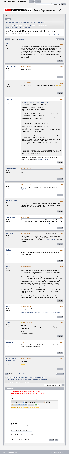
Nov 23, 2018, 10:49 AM (26, 43)
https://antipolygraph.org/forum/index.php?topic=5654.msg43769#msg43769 (41, 312)
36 (21, 39)
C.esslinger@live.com (48, 223)
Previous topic (53, 35)
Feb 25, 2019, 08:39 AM (26, 99)
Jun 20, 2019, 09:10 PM (25, 233)
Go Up (6, 373)
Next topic (61, 35)
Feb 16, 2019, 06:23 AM (26, 66)
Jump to (42, 385)
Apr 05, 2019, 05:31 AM (26, 168)
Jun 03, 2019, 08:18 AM (25, 200)
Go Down (7, 39)
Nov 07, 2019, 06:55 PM (27, 322)
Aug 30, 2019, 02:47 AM (26, 266)
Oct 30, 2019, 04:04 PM (26, 306)
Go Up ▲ (64, 452)
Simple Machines (14, 452)
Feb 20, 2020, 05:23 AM (26, 358)
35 (19, 39)
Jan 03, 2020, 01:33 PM (25, 342)
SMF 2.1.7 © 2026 (7, 452)
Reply (57, 39)
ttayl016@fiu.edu (25, 189)
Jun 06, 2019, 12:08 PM (25, 217)
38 (25, 39)
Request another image (25, 427)
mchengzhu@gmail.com (42, 159)
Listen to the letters (15, 427)
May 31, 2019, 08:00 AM (26, 184)
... (18, 39)
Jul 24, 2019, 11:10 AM (25, 250)
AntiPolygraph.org (50, 239)
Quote (61, 60)
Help (51, 452)
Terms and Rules (57, 452)
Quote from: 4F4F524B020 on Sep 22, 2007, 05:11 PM (35, 102)
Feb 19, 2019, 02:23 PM (26, 82)
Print (62, 39)
